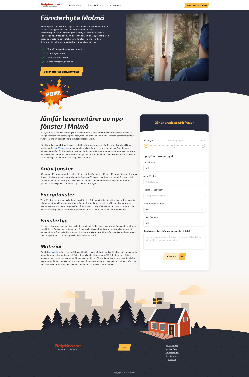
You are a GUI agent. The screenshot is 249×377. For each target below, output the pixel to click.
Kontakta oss (115, 5)
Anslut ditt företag (96, 5)
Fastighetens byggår (153, 189)
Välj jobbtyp (149, 162)
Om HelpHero (172, 356)
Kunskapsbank (75, 5)
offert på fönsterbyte (59, 148)
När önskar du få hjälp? (154, 203)
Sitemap (172, 359)
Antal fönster (149, 176)
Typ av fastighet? (151, 217)
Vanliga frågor (172, 349)
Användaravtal (172, 352)
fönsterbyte (52, 252)
